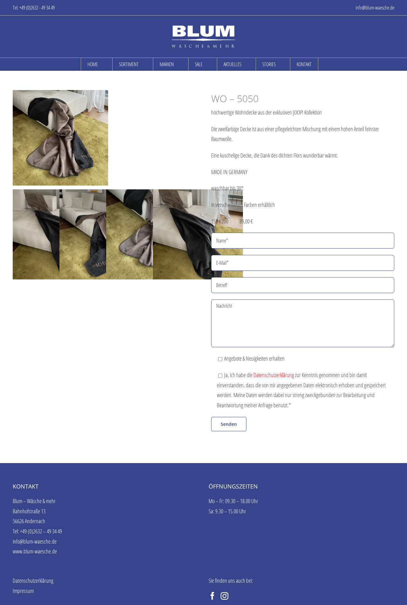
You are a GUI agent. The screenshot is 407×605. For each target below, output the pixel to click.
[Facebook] (212, 596)
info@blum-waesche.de (374, 7)
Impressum (23, 590)
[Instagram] (224, 596)
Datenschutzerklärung (273, 375)
